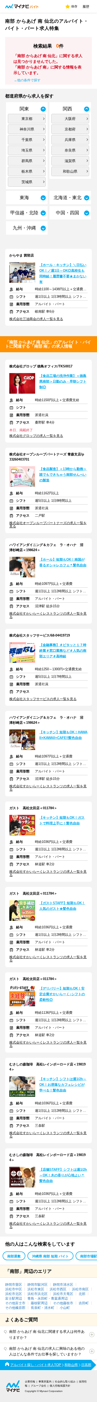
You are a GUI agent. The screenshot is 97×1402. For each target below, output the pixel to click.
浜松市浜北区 (37, 1293)
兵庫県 (70, 140)
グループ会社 (38, 1385)
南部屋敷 (14, 1256)
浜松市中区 (13, 1289)
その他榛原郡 (15, 1307)
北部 (82, 1293)
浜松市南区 (80, 1289)
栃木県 (26, 171)
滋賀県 (70, 161)
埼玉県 (26, 150)
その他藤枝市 (63, 1303)
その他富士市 (15, 1303)
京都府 (70, 129)
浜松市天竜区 (63, 1293)
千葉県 (26, 140)
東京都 (26, 119)
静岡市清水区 (63, 1284)
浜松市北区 (13, 1293)
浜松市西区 (58, 1289)
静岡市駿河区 (37, 1284)
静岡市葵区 (13, 1284)
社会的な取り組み (65, 1381)
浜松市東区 (35, 1289)
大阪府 (70, 119)
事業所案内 (45, 1381)
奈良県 (70, 150)
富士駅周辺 (13, 1298)
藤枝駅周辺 (39, 1303)
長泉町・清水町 (42, 1307)
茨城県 (26, 182)
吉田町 (84, 1303)
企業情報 (30, 1381)
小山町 (65, 1307)
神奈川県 (27, 129)
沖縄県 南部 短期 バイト (50, 1256)
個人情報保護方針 (60, 1385)
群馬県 (26, 161)
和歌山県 (70, 171)
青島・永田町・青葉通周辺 (47, 1298)
